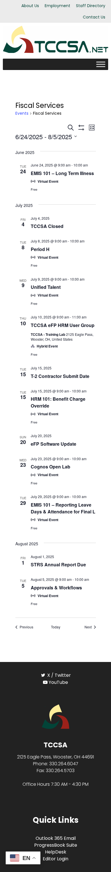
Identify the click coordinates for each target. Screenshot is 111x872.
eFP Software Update (53, 444)
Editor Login (55, 858)
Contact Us (94, 17)
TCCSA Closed (47, 226)
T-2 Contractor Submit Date (60, 376)
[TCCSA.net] (55, 39)
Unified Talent (46, 287)
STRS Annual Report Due (58, 564)
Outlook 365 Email (56, 838)
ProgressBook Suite (55, 845)
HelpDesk (55, 852)
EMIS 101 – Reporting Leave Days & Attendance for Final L (63, 508)
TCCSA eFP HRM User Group (62, 325)
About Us (30, 6)
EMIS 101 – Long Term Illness (62, 173)
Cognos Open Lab (50, 466)
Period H (40, 249)
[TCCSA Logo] (55, 716)
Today (55, 627)
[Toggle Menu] (100, 64)
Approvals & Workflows (56, 587)
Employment (57, 6)
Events (21, 113)
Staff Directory (90, 6)
